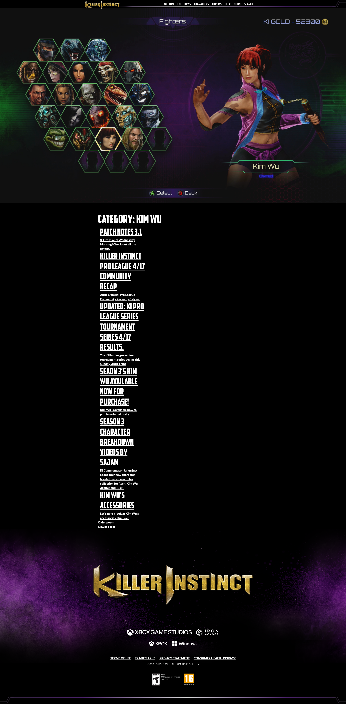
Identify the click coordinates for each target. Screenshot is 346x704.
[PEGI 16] (188, 679)
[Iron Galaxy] (207, 632)
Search (248, 4)
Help (228, 4)
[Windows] (184, 643)
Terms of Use (120, 658)
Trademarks (145, 658)
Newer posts (106, 526)
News (187, 4)
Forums (217, 4)
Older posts (106, 522)
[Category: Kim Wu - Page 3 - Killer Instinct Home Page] (173, 578)
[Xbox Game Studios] (159, 632)
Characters (201, 4)
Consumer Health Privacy (215, 658)
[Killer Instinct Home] (107, 5)
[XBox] (158, 643)
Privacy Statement (174, 658)
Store (237, 4)
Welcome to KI (172, 4)
